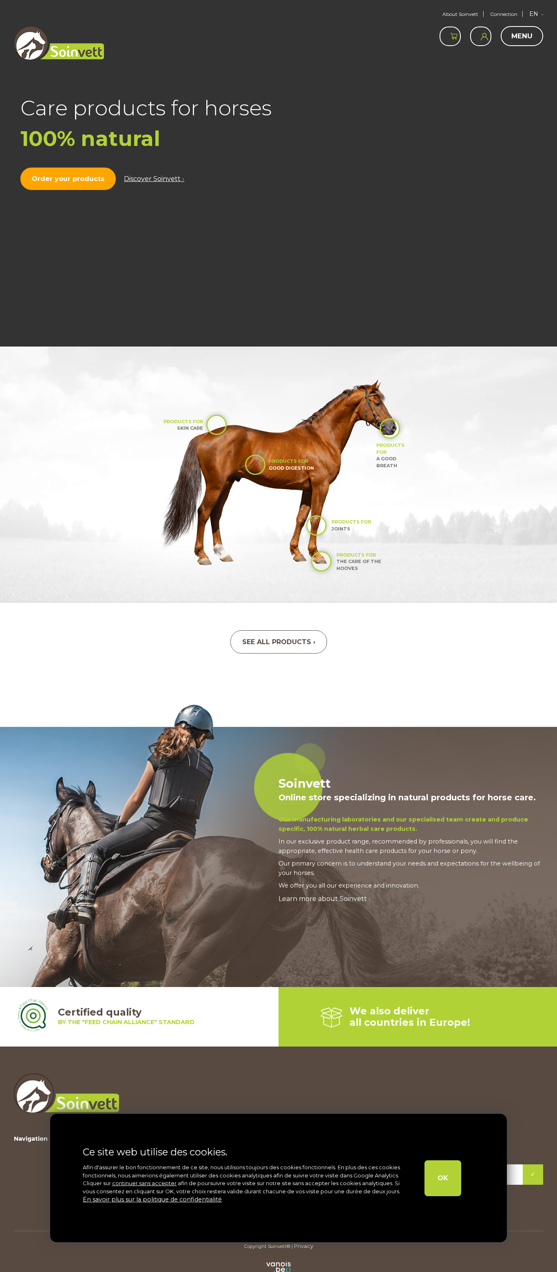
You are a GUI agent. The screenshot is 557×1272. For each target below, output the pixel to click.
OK (447, 1178)
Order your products (65, 178)
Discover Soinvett (145, 178)
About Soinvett (460, 14)
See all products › (278, 641)
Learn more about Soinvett (320, 898)
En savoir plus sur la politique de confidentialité (144, 1200)
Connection (503, 14)
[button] (536, 14)
